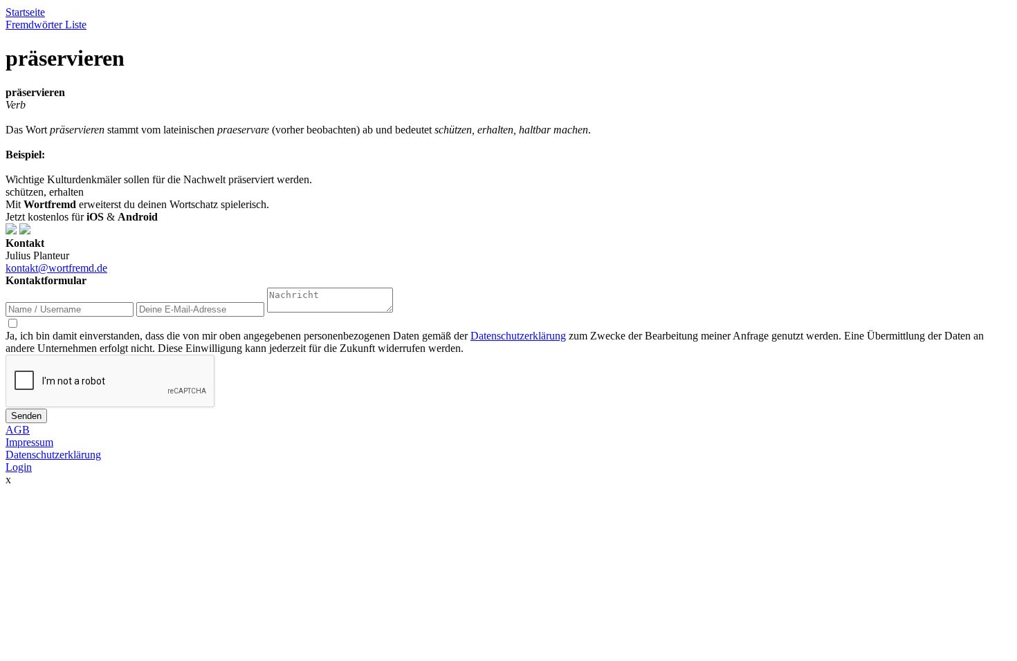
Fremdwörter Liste (46, 24)
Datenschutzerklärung (518, 336)
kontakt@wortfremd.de (56, 268)
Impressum (29, 442)
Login (19, 467)
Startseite (25, 12)
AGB (18, 430)
